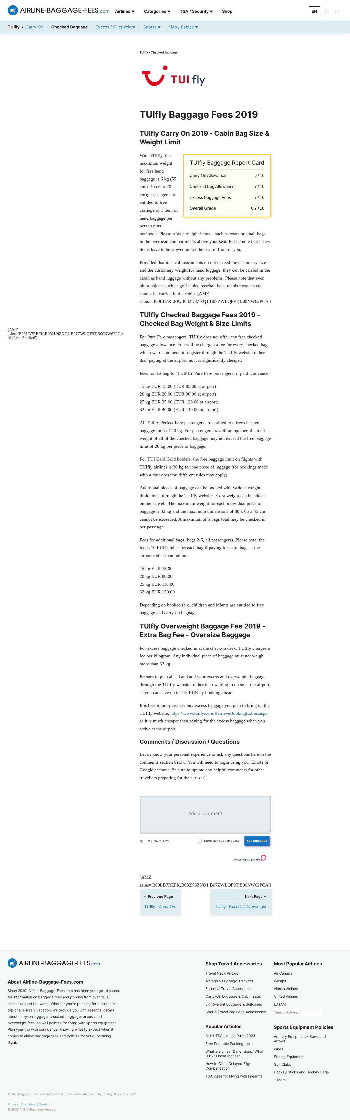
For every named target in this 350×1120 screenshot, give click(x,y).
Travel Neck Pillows (221, 973)
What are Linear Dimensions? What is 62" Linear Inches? (234, 1053)
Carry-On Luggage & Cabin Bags (233, 996)
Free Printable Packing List (227, 1043)
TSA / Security (196, 11)
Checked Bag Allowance (212, 186)
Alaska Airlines (286, 988)
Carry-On (35, 26)
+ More (280, 1080)
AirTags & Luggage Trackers (229, 981)
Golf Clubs (282, 1064)
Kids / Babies (183, 26)
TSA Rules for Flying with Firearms (233, 1076)
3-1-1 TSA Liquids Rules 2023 (230, 1035)
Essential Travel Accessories (228, 988)
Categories (157, 11)
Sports (152, 26)
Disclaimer (28, 1104)
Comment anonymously (221, 841)
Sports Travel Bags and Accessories (235, 1012)
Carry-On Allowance (208, 175)
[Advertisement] (66, 166)
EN (314, 11)
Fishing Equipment (289, 1056)
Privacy (13, 1104)
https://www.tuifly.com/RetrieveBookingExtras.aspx (218, 713)
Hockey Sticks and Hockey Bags (301, 1072)
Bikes (278, 1049)
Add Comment (257, 841)
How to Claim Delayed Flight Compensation (229, 1065)
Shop (227, 11)
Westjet (280, 981)
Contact (44, 1104)
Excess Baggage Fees (210, 197)
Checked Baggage (69, 26)
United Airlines (286, 996)
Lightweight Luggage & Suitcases (233, 1004)
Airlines (125, 11)
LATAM (280, 1004)
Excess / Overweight (116, 26)
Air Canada (283, 973)
